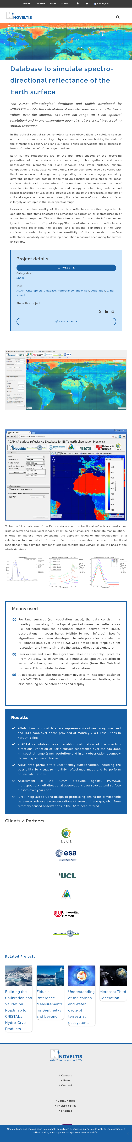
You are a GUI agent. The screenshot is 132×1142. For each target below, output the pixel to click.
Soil (86, 290)
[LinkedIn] (106, 311)
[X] (100, 311)
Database (49, 290)
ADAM (20, 290)
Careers (66, 1075)
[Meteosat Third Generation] (113, 967)
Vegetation (98, 290)
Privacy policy (66, 1105)
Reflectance (66, 290)
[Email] (113, 311)
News (66, 1080)
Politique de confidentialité (71, 1136)
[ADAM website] (66, 351)
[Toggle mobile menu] (125, 17)
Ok (47, 1136)
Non (53, 1136)
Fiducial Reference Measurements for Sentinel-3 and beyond (50, 1004)
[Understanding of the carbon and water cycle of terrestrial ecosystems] (81, 967)
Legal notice (66, 1100)
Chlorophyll (34, 290)
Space (20, 277)
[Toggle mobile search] (118, 17)
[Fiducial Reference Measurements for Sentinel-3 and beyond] (50, 967)
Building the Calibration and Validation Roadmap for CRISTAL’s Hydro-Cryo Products (18, 1010)
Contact (66, 1085)
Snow (79, 290)
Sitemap (67, 1110)
